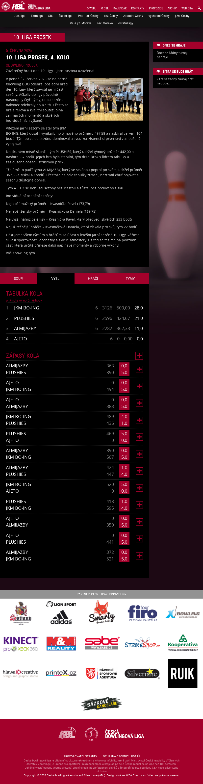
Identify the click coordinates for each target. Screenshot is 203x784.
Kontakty (137, 8)
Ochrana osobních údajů (121, 756)
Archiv (172, 8)
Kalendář (120, 8)
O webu (92, 8)
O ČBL (105, 8)
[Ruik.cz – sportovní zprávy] (182, 674)
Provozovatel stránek (80, 756)
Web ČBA (187, 8)
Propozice (156, 8)
